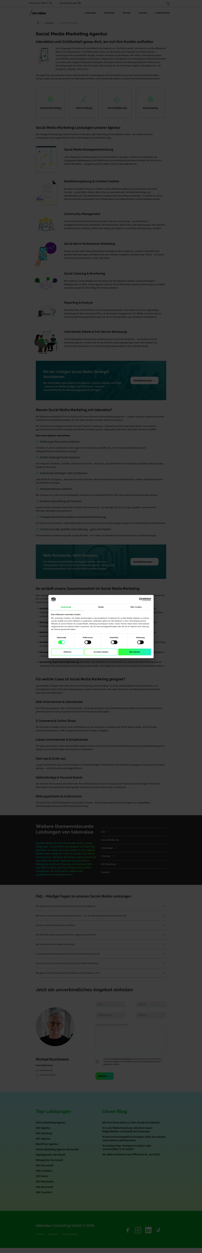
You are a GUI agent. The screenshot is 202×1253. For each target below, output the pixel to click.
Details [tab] (101, 607)
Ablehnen (67, 652)
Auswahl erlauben (101, 652)
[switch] (88, 642)
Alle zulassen (134, 652)
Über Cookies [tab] (136, 607)
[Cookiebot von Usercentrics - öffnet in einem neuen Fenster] (141, 599)
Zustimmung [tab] (66, 607)
